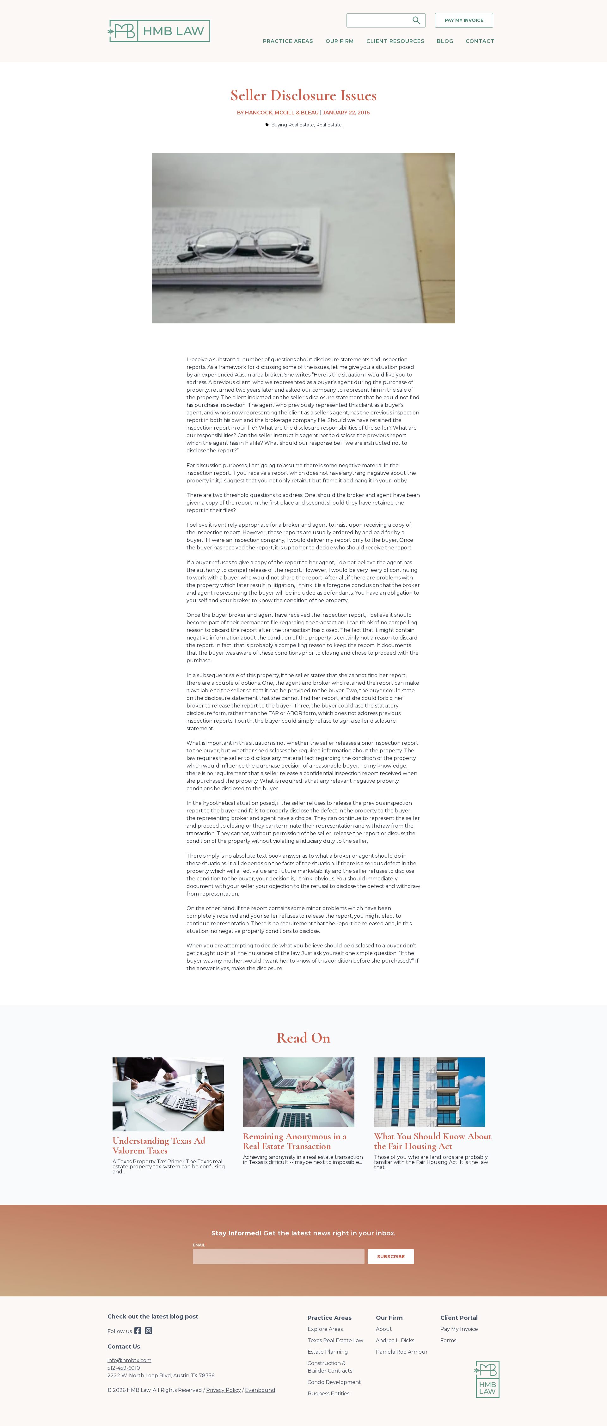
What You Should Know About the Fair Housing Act (433, 1141)
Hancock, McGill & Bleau (282, 113)
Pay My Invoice (464, 20)
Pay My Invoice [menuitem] (459, 1329)
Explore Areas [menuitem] (325, 1329)
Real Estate (329, 125)
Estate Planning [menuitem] (328, 1352)
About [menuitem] (384, 1329)
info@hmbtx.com (129, 1360)
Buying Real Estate (292, 125)
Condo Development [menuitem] (334, 1382)
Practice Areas (288, 41)
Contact (480, 41)
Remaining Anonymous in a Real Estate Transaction (294, 1141)
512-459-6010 (123, 1368)
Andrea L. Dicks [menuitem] (395, 1340)
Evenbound (260, 1390)
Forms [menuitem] (448, 1340)
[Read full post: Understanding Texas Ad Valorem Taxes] (168, 1130)
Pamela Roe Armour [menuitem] (402, 1352)
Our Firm (340, 41)
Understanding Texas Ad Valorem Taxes (159, 1145)
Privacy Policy (223, 1390)
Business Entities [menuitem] (328, 1394)
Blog (445, 41)
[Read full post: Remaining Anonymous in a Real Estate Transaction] (298, 1125)
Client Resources (395, 41)
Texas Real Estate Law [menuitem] (335, 1340)
